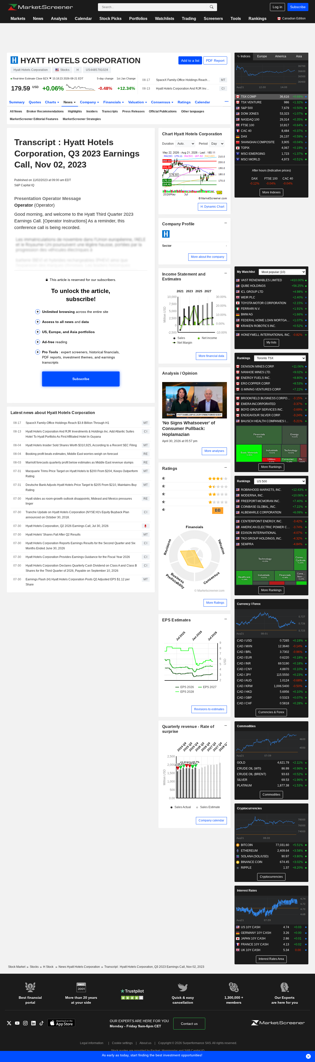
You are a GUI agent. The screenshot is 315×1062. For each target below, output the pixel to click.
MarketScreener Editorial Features (34, 119)
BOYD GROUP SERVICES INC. (262, 409)
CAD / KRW (244, 686)
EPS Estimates (176, 620)
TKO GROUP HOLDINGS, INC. (261, 538)
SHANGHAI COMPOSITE (258, 142)
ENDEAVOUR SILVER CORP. (260, 415)
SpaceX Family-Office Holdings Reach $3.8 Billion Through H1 (183, 80)
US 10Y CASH (250, 927)
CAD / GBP (244, 697)
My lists (271, 342)
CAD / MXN (244, 646)
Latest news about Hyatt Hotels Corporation (53, 413)
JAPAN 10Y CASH (253, 938)
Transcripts (110, 111)
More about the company (207, 257)
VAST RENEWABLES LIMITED (261, 280)
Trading (189, 18)
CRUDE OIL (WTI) (249, 768)
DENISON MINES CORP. (257, 366)
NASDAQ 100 (250, 119)
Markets (18, 18)
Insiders (92, 111)
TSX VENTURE (251, 102)
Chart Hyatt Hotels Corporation (192, 134)
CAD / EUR (244, 657)
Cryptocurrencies (249, 808)
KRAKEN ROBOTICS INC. (258, 326)
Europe (262, 56)
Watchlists (164, 18)
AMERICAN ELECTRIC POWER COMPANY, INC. (265, 527)
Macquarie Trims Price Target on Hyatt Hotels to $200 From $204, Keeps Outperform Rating (82, 473)
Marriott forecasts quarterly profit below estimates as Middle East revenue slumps (79, 462)
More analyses (214, 451)
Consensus (161, 102)
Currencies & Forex (271, 712)
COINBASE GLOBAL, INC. (258, 506)
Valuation (136, 102)
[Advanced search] (211, 7)
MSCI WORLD (250, 159)
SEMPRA (247, 544)
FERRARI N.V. (250, 308)
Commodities (246, 726)
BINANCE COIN (251, 862)
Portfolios (138, 18)
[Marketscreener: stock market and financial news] (40, 7)
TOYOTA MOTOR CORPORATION (263, 303)
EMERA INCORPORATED (258, 404)
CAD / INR (244, 663)
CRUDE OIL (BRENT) (251, 774)
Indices (245, 56)
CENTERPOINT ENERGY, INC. (261, 521)
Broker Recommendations (45, 111)
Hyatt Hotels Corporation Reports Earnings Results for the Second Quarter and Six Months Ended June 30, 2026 (80, 545)
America (280, 56)
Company (88, 102)
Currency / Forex (249, 604)
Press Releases (133, 111)
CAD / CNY (244, 669)
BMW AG (247, 314)
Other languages (192, 111)
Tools (236, 18)
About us (145, 1043)
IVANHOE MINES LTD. (256, 372)
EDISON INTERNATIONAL (258, 533)
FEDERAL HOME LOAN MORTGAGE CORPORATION (265, 320)
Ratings (184, 102)
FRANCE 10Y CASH (254, 944)
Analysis (59, 18)
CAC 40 (246, 131)
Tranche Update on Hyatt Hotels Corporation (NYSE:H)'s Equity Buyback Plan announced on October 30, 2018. (77, 514)
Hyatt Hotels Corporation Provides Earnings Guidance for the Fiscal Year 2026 (78, 557)
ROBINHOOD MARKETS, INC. (261, 490)
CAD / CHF (244, 703)
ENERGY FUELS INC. (255, 378)
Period (203, 143)
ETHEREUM (249, 850)
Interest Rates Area (271, 959)
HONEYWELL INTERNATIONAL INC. (265, 335)
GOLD (241, 762)
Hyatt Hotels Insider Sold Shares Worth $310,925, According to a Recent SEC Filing (81, 445)
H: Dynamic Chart (212, 206)
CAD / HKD (244, 691)
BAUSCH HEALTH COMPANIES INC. (265, 421)
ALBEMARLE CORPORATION (261, 512)
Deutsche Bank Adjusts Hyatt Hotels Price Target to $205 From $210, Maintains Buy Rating (81, 487)
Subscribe (298, 7)
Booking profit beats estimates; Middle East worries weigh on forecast (72, 454)
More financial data (211, 356)
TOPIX (245, 148)
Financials (112, 102)
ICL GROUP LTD (252, 291)
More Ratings (215, 602)
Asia (299, 56)
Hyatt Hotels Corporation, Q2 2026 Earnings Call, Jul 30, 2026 (67, 526)
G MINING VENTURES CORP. (261, 389)
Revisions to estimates (209, 709)
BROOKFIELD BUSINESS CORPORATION (265, 398)
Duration (168, 143)
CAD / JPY (244, 675)
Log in (277, 7)
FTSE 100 (247, 125)
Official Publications (163, 111)
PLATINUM (244, 785)
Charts (51, 102)
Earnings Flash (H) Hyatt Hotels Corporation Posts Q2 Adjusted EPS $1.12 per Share (78, 582)
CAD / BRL (244, 652)
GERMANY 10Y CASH (256, 933)
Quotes (35, 102)
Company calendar (211, 820)
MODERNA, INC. (252, 495)
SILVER (242, 780)
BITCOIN (247, 845)
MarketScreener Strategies (82, 119)
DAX (244, 136)
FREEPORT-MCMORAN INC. (260, 501)
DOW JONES (250, 113)
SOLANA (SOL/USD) (254, 856)
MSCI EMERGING (253, 153)
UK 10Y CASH (250, 950)
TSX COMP (248, 96)
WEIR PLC (248, 297)
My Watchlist (246, 272)
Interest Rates (247, 890)
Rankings (258, 18)
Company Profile (178, 224)
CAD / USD (244, 640)
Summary (17, 102)
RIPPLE (246, 867)
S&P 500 (247, 108)
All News (16, 111)
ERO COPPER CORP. (255, 383)
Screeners (213, 18)
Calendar (83, 18)
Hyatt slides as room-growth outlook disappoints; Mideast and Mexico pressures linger (79, 501)
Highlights (75, 111)
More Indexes (271, 192)
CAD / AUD (244, 680)
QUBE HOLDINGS (253, 286)
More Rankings (271, 467)
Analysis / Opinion (179, 373)
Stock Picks (110, 18)
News (38, 18)
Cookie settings (122, 1043)
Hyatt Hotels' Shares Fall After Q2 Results (53, 534)
